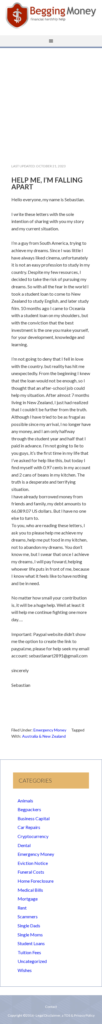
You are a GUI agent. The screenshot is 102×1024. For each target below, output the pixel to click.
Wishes (25, 970)
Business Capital (34, 818)
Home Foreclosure (36, 881)
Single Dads (29, 925)
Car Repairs (29, 827)
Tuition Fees (29, 952)
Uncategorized (32, 961)
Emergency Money (49, 730)
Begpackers (29, 809)
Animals (25, 800)
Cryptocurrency (33, 836)
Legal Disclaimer (48, 1015)
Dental (24, 845)
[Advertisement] (51, 101)
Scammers (28, 916)
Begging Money (51, 15)
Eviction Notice (33, 863)
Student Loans (31, 943)
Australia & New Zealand (44, 736)
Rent (22, 907)
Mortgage (28, 898)
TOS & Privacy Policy (79, 1015)
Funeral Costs (31, 871)
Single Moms (30, 934)
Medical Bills (30, 890)
